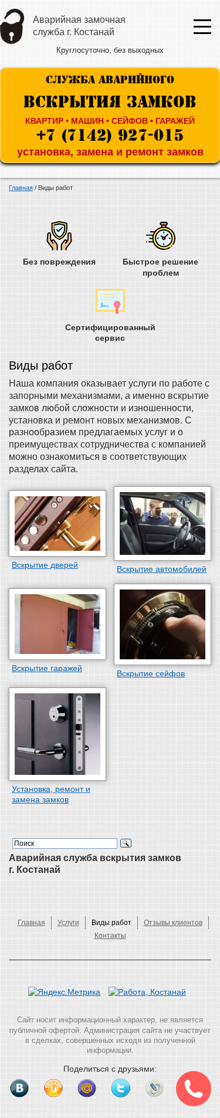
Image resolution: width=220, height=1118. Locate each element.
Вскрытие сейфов (151, 673)
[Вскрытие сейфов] (162, 624)
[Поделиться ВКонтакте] (19, 1088)
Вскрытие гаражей (47, 668)
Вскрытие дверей (45, 565)
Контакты (110, 935)
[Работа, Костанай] (150, 997)
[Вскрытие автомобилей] (162, 523)
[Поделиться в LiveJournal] (154, 1088)
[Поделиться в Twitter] (120, 1088)
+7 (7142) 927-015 (110, 134)
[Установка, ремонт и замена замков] (57, 734)
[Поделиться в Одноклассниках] (53, 1088)
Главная (31, 923)
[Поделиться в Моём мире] (86, 1088)
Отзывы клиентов (173, 923)
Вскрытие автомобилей (162, 569)
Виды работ (111, 923)
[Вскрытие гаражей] (57, 624)
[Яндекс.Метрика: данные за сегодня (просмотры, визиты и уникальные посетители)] (64, 992)
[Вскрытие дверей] (57, 523)
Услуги (68, 923)
